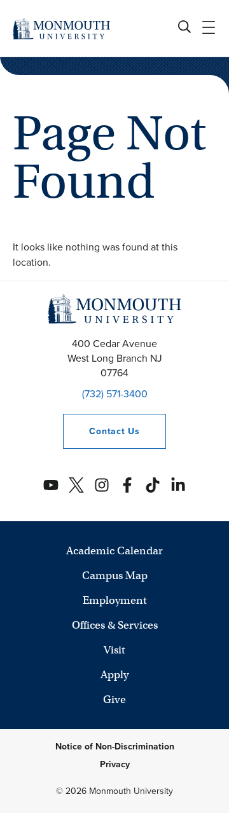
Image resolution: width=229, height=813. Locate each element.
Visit (114, 650)
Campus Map (115, 575)
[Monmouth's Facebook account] (127, 485)
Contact (101, 431)
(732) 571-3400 (115, 393)
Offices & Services (115, 625)
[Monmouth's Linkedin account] (178, 485)
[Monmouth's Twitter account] (76, 485)
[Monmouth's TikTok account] (152, 485)
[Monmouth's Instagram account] (101, 485)
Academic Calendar (114, 550)
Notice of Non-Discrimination (114, 746)
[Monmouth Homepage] (61, 28)
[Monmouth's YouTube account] (51, 485)
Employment (115, 600)
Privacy (115, 764)
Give (114, 699)
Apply (114, 674)
